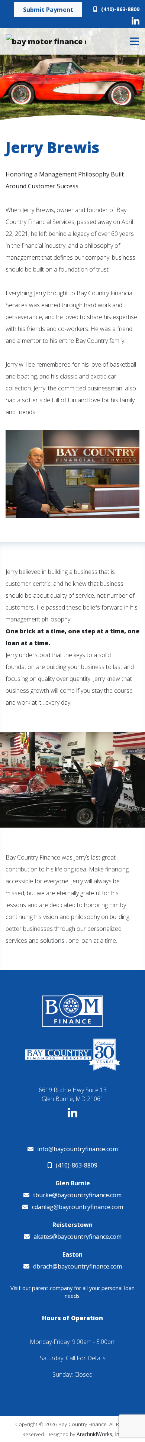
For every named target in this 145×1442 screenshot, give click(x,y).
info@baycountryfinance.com (77, 1149)
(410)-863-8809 (120, 9)
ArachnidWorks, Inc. (100, 1434)
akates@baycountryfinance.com (77, 1236)
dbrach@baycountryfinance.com (77, 1266)
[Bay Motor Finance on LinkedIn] (135, 21)
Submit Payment (48, 10)
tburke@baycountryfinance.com (77, 1195)
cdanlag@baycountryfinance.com (77, 1207)
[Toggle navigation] (134, 41)
